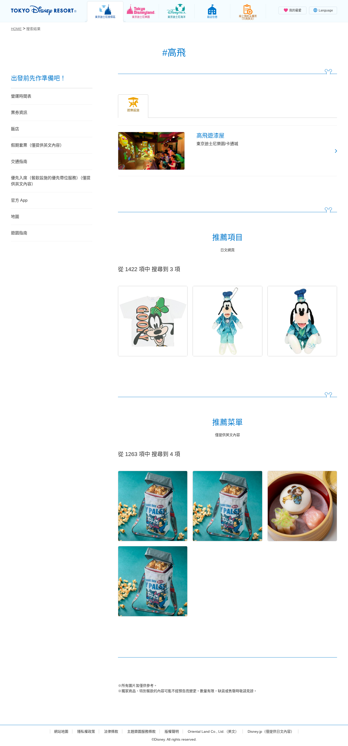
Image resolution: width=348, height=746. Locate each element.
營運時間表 (21, 96)
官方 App (19, 200)
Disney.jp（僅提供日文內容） (271, 731)
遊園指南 (19, 233)
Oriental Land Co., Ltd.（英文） (213, 731)
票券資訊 (19, 112)
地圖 (15, 216)
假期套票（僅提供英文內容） (37, 145)
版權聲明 (172, 731)
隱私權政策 (86, 731)
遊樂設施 (133, 110)
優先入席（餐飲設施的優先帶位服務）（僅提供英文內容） (50, 181)
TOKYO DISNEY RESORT (43, 10)
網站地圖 (61, 731)
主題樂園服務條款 (141, 731)
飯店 (15, 129)
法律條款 (111, 731)
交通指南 (19, 161)
